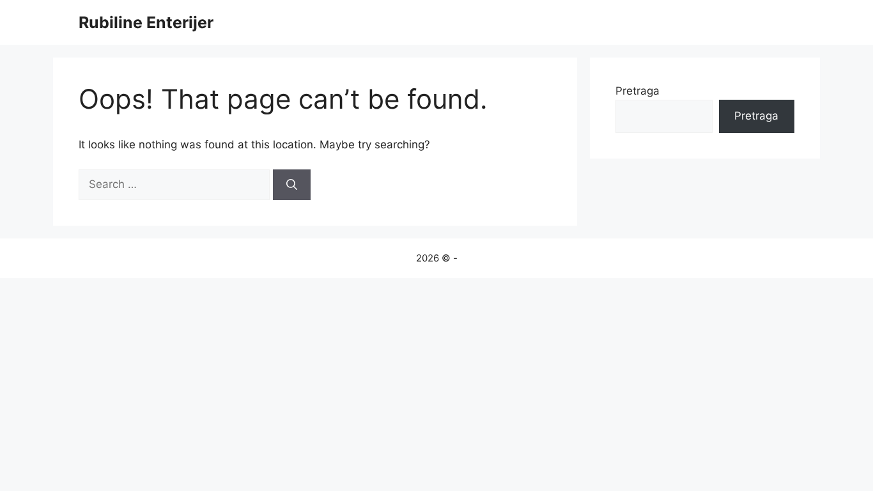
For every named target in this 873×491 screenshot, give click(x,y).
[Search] (292, 184)
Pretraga (637, 90)
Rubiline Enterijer (146, 22)
